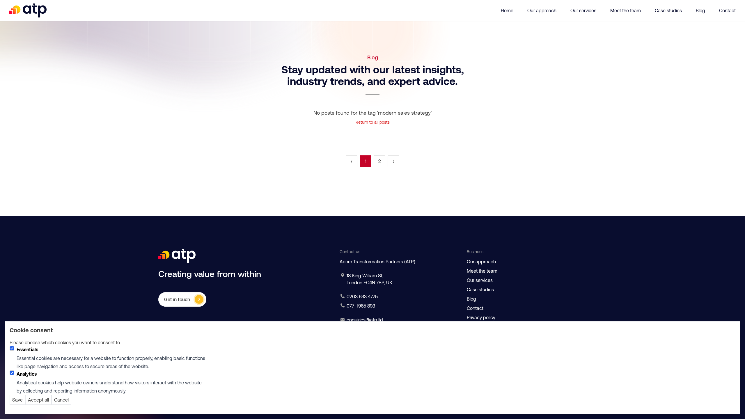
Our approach (541, 10)
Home (507, 10)
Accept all (38, 399)
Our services (583, 10)
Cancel (61, 399)
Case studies (668, 10)
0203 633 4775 (362, 296)
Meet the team (625, 10)
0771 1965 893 (361, 305)
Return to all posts (373, 122)
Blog (700, 10)
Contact (727, 10)
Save (17, 399)
